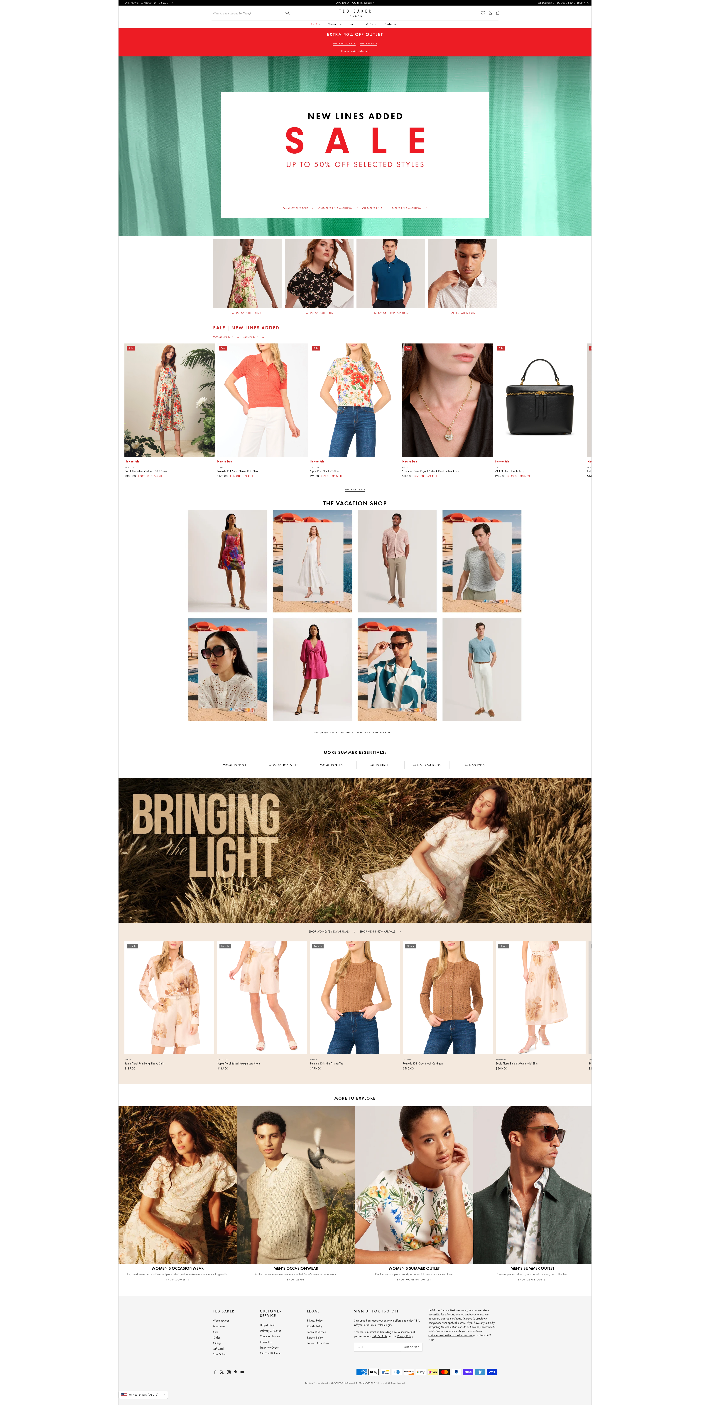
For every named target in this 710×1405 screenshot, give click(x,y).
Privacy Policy (405, 1336)
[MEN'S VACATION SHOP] (473, 615)
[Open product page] (247, 273)
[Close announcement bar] (588, 3)
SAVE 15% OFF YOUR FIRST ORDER (354, 2)
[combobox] (247, 13)
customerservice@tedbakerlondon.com (450, 1335)
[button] (349, 1076)
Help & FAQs (379, 1336)
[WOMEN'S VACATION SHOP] (237, 615)
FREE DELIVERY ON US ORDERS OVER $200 (560, 2)
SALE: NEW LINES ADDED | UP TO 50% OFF (147, 2)
